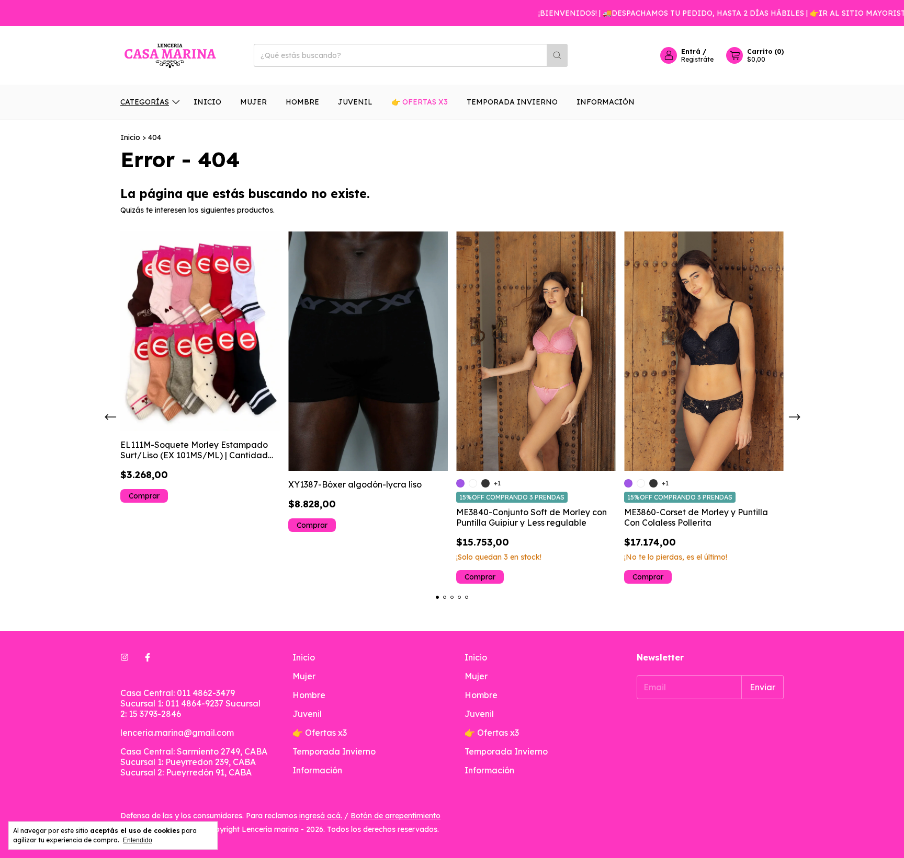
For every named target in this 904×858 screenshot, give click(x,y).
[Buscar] (557, 55)
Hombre (302, 102)
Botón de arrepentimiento (395, 815)
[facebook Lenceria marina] (147, 657)
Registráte (697, 59)
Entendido (137, 840)
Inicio (207, 102)
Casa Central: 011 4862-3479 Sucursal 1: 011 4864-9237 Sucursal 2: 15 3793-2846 (190, 703)
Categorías (144, 102)
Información (606, 102)
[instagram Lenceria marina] (124, 657)
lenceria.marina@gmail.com (177, 732)
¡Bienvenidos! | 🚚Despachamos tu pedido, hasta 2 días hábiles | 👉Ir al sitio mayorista (707, 13)
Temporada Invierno (512, 102)
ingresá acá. (320, 815)
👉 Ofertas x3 (419, 102)
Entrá (690, 51)
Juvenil (355, 102)
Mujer (253, 102)
